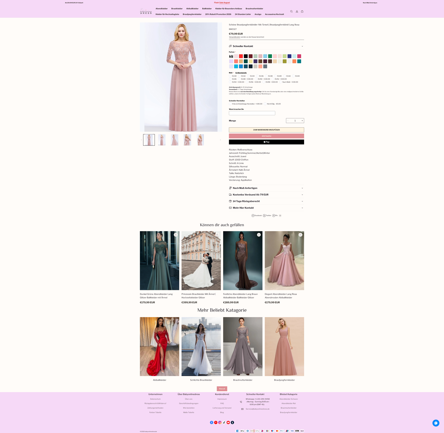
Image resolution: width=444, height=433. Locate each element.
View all (222, 389)
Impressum (222, 399)
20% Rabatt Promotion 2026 (218, 14)
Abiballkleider (192, 9)
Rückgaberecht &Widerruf (155, 403)
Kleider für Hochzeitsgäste (167, 14)
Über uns (188, 399)
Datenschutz (155, 399)
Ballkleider (207, 9)
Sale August (224, 3)
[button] (291, 11)
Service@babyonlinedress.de (258, 409)
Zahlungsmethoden (155, 408)
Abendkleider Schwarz (288, 399)
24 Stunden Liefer (243, 14)
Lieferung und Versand (222, 408)
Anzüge (258, 14)
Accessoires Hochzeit (274, 14)
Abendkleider (162, 9)
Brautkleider (177, 9)
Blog (222, 412)
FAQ (222, 403)
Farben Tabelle (155, 412)
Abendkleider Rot (289, 403)
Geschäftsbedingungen (188, 403)
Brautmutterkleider (254, 9)
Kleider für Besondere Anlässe (228, 9)
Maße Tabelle (188, 412)
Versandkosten (234, 37)
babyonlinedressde (151, 431)
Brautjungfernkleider (192, 14)
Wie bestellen (188, 408)
